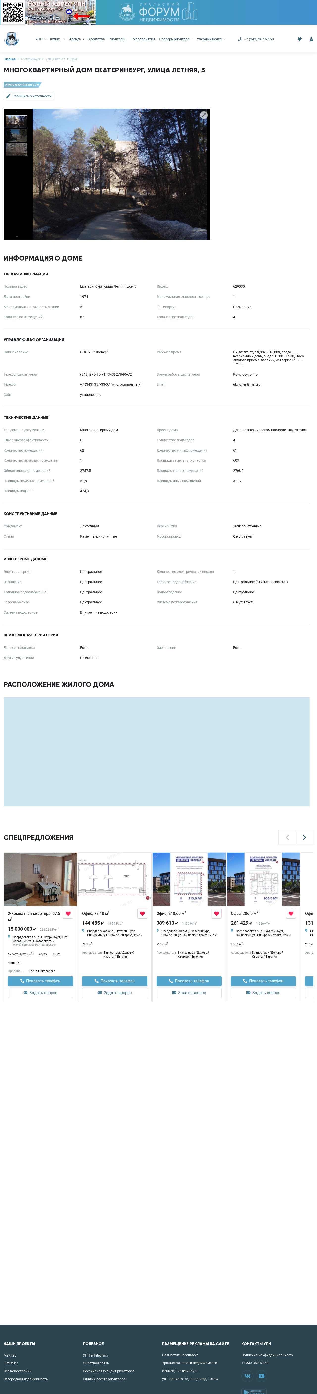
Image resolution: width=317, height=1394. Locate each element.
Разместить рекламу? (180, 1355)
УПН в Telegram (95, 1355)
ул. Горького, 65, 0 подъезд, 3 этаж (190, 1379)
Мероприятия (144, 39)
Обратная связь (96, 1363)
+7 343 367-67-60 (255, 1363)
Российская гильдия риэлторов (109, 1371)
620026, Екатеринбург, (180, 1371)
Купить (56, 39)
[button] (287, 837)
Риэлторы (117, 39)
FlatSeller (11, 1363)
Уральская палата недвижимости (189, 1363)
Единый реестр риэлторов (104, 1379)
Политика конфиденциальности (267, 1355)
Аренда (75, 39)
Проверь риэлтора (174, 39)
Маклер (10, 1355)
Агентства (96, 39)
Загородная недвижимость (26, 1379)
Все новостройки (17, 1371)
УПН (39, 39)
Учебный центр (209, 39)
